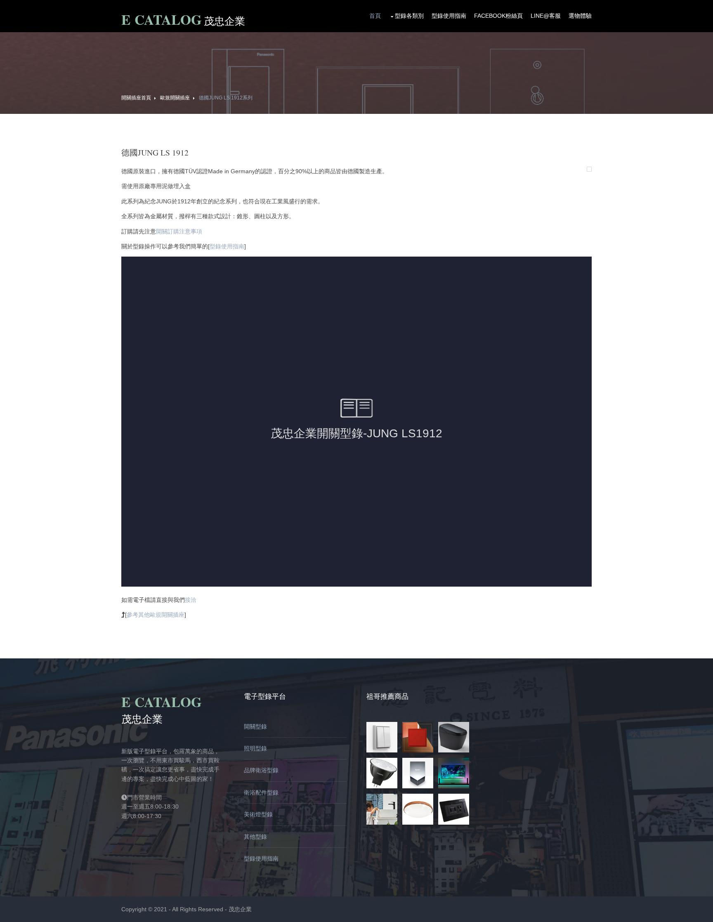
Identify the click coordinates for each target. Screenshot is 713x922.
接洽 (190, 600)
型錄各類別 (409, 15)
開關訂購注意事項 (179, 231)
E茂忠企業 (183, 21)
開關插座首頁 (136, 98)
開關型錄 (255, 726)
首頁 (375, 15)
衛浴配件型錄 (261, 792)
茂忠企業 (240, 909)
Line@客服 (546, 15)
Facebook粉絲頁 (498, 15)
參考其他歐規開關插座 (155, 614)
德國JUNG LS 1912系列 (226, 98)
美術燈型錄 (258, 814)
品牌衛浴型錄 (261, 770)
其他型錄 (255, 836)
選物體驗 (580, 15)
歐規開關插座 (175, 98)
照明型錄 (255, 748)
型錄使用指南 (449, 15)
